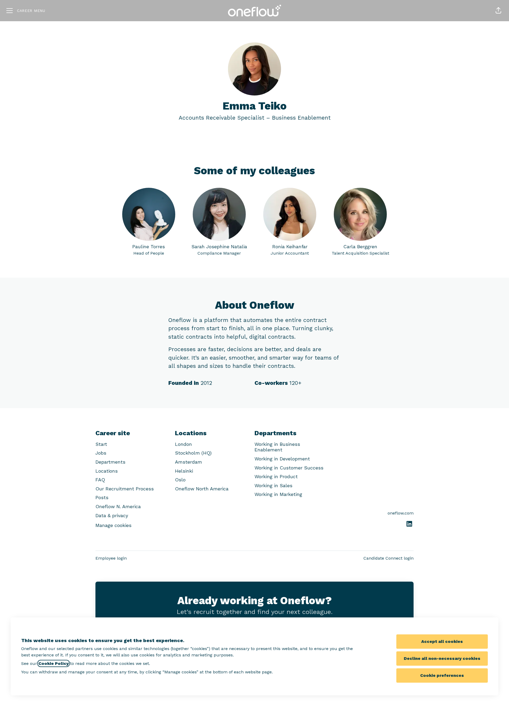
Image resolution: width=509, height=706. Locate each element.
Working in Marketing (278, 494)
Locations (106, 471)
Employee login (111, 558)
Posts (101, 497)
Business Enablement (301, 117)
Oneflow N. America (118, 506)
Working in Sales (273, 485)
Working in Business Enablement (277, 447)
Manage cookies (113, 525)
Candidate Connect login (388, 558)
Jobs (100, 453)
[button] (498, 10)
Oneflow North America (202, 488)
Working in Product (276, 476)
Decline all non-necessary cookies (442, 658)
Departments (110, 462)
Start (101, 444)
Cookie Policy (53, 663)
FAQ (100, 479)
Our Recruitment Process (124, 488)
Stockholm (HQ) (193, 453)
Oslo (180, 479)
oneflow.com (401, 513)
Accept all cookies (442, 641)
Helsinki (184, 471)
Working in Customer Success (288, 467)
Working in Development (282, 458)
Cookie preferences (442, 675)
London (183, 444)
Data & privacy (111, 515)
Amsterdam (188, 462)
